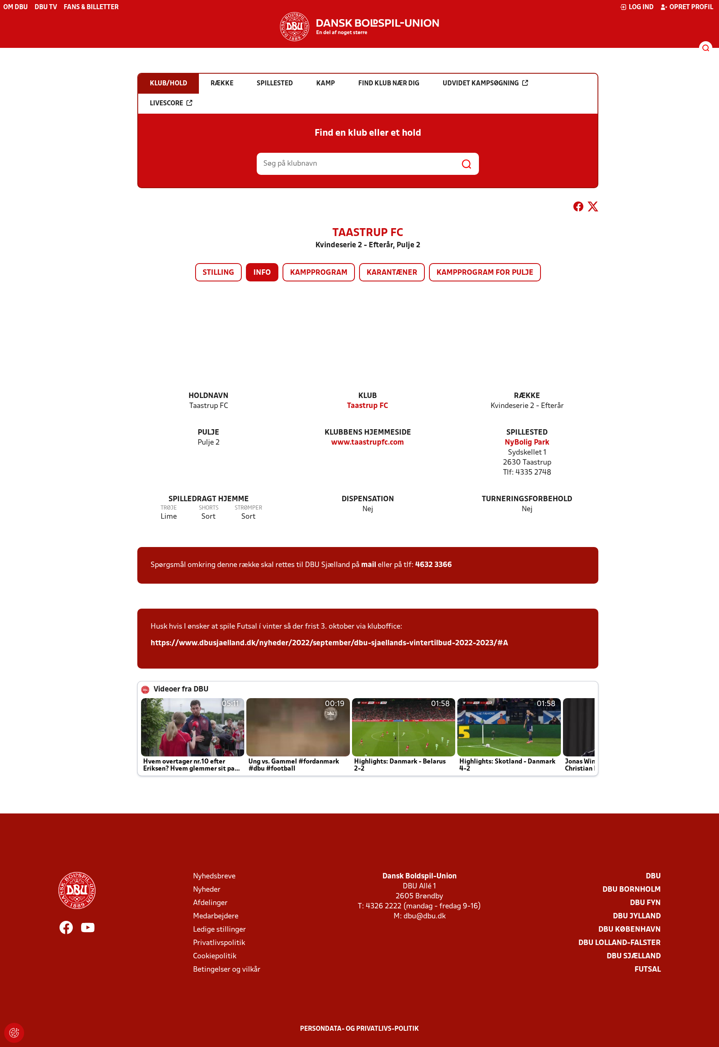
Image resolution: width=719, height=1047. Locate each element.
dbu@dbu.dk (425, 916)
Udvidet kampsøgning (481, 84)
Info (262, 272)
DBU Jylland (637, 916)
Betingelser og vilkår (226, 969)
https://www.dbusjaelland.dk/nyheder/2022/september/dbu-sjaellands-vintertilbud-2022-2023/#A (329, 643)
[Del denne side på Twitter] (593, 208)
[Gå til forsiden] (359, 26)
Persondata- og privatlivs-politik (359, 1029)
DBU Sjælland (634, 956)
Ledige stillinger (219, 929)
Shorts (208, 508)
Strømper (248, 508)
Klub (367, 396)
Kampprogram (318, 272)
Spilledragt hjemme (209, 499)
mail (368, 565)
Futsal (648, 969)
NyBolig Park (527, 442)
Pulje (208, 432)
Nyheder (207, 889)
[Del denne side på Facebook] (578, 208)
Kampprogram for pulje (484, 272)
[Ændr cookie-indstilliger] (14, 1033)
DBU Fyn (645, 903)
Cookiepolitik (214, 956)
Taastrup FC (367, 406)
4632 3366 (433, 565)
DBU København (629, 929)
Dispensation (368, 499)
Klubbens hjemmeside (368, 432)
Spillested (527, 432)
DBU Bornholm (631, 889)
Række (527, 396)
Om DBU (15, 7)
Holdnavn (208, 396)
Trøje (169, 508)
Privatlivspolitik (219, 943)
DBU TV (46, 7)
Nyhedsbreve (214, 876)
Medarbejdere (215, 916)
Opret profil (691, 7)
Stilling (218, 272)
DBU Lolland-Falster (619, 943)
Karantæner (392, 272)
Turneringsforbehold (527, 499)
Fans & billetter (91, 7)
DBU (653, 876)
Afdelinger (210, 903)
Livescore (166, 104)
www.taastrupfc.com (367, 442)
